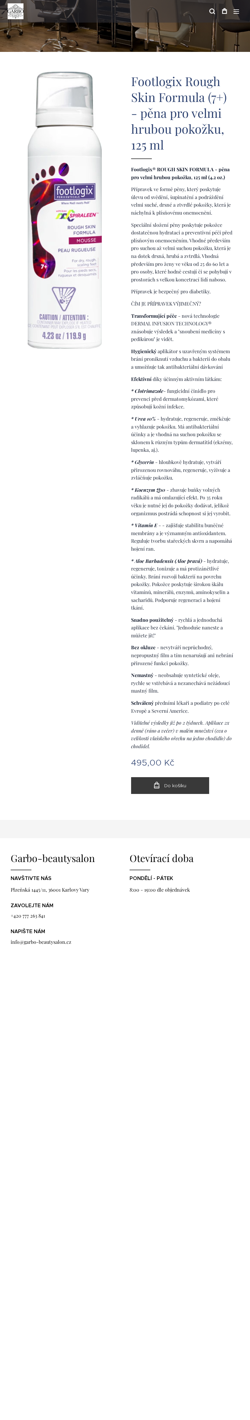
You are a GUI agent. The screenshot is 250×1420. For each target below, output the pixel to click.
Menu (236, 11)
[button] (212, 11)
